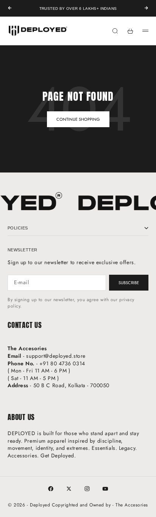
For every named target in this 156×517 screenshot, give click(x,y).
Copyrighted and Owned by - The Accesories (100, 505)
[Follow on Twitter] (69, 489)
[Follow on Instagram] (87, 489)
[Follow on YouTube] (105, 489)
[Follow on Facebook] (51, 489)
